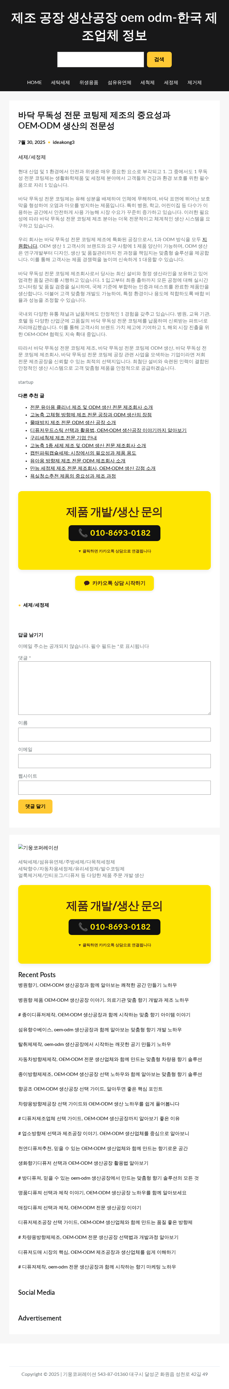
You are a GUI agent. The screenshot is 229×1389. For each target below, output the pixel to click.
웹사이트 (27, 776)
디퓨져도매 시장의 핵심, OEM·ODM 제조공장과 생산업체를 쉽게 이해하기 (97, 1252)
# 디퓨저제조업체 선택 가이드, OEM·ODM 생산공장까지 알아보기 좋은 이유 (99, 1118)
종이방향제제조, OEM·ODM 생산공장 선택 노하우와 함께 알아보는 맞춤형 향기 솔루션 (110, 1074)
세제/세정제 (32, 157)
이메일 (25, 749)
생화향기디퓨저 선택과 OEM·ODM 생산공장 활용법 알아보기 (83, 1163)
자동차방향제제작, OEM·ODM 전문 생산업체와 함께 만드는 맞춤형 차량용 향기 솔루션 (110, 1059)
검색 (159, 59)
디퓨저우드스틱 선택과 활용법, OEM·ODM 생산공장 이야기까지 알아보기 (108, 430)
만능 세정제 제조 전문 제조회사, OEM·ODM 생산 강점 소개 (93, 468)
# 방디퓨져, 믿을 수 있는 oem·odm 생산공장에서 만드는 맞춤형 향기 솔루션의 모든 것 (108, 1178)
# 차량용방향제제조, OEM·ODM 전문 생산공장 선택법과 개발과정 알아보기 (98, 1237)
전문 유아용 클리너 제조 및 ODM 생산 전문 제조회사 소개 (91, 407)
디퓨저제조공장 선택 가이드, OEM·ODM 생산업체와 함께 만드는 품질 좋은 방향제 (105, 1222)
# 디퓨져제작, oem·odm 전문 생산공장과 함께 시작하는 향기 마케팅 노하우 (97, 1267)
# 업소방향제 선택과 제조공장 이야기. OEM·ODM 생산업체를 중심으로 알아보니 (103, 1133)
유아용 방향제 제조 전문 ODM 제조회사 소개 (78, 461)
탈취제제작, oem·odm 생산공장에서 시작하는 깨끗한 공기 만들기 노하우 (94, 1044)
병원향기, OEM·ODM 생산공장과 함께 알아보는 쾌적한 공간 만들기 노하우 (97, 985)
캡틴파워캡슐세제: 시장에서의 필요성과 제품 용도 (83, 453)
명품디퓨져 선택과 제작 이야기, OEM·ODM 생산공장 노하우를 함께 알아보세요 (102, 1192)
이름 (23, 723)
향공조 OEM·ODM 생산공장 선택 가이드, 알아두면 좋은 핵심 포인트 (90, 1089)
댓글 (24, 658)
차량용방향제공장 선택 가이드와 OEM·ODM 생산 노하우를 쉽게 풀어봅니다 (99, 1104)
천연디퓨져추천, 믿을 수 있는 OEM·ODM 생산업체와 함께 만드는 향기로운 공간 (103, 1148)
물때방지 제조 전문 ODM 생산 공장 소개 (73, 422)
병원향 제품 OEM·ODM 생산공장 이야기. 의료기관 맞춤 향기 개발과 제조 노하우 (103, 1000)
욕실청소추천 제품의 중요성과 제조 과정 (73, 476)
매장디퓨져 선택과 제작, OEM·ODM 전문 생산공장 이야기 (79, 1207)
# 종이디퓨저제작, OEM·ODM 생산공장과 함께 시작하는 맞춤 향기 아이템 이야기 (104, 1014)
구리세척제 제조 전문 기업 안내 (63, 437)
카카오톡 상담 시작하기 (119, 583)
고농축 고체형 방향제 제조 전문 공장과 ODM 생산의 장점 (91, 414)
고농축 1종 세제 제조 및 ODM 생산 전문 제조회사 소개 (88, 445)
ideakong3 (64, 142)
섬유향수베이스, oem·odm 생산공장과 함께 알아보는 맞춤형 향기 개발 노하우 (100, 1029)
